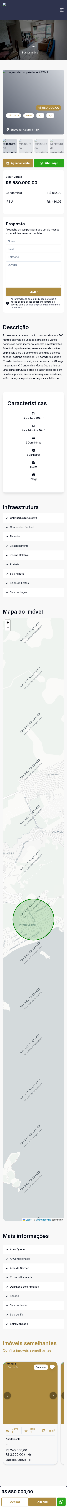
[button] (7, 622)
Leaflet (28, 1219)
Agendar (42, 1501)
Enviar (33, 291)
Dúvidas (15, 1501)
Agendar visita (20, 163)
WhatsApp (51, 163)
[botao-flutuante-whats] (61, 1502)
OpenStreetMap (43, 1219)
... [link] (44, 52)
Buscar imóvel (30, 52)
